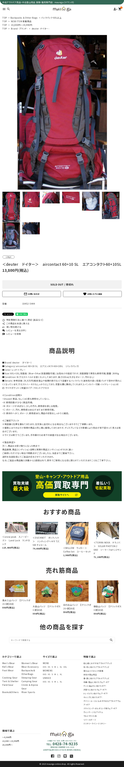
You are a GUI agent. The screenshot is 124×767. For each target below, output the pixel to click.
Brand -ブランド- (19, 28)
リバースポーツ (89, 719)
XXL (65, 667)
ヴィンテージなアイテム (93, 712)
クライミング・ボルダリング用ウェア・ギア (100, 708)
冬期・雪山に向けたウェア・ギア (96, 682)
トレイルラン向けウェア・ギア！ (95, 693)
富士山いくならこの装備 (93, 670)
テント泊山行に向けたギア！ (94, 686)
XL (61, 667)
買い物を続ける (11, 326)
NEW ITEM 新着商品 (21, 21)
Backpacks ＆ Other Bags (24, 17)
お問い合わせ (31, 294)
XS (49, 667)
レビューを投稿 (11, 333)
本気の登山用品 (90, 674)
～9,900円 (6, 737)
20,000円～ (7, 744)
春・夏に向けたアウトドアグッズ (96, 678)
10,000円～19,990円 (21, 24)
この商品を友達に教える (15, 323)
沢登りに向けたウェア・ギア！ (95, 689)
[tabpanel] (62, 112)
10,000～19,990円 (10, 741)
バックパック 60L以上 (51, 17)
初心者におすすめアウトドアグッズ (97, 663)
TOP (4, 17)
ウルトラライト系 (90, 716)
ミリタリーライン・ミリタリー (94, 723)
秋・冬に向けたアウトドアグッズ (96, 667)
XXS (44, 667)
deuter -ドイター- (40, 28)
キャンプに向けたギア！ (92, 697)
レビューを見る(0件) (14, 330)
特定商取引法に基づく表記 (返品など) (22, 319)
